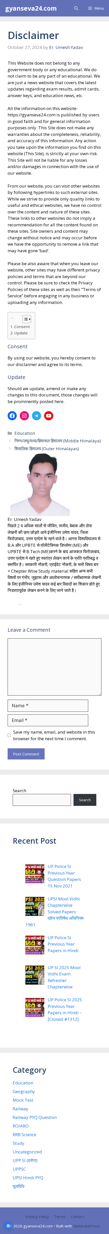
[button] (76, 8)
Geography (24, 1091)
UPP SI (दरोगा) (25, 1160)
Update (21, 332)
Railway (20, 1109)
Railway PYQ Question (35, 1117)
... (20, 603)
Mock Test (23, 1100)
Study (18, 1143)
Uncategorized (27, 1152)
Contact (77, 1216)
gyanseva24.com (31, 8)
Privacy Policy (37, 1216)
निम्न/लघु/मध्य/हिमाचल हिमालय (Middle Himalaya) (57, 441)
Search (19, 790)
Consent (22, 326)
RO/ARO (21, 1126)
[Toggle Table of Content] (24, 319)
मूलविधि (18, 1186)
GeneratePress (86, 1225)
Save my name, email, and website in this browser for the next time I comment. (54, 735)
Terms (60, 1216)
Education (24, 433)
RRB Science (24, 1134)
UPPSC (19, 1169)
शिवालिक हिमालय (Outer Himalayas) (46, 448)
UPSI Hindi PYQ (28, 1178)
